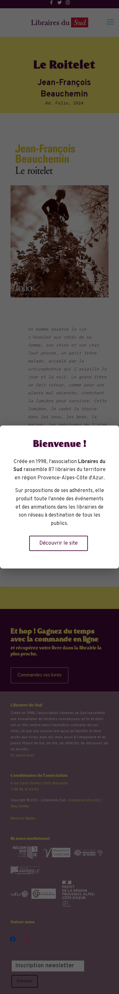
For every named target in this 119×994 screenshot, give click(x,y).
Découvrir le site (58, 543)
